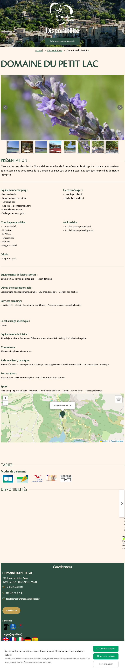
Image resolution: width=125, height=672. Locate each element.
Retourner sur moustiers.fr (62, 41)
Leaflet (105, 441)
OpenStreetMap (117, 441)
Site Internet (23, 599)
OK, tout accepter (106, 648)
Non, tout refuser (106, 656)
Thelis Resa (11, 610)
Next (120, 107)
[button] (62, 414)
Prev (5, 107)
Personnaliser (106, 664)
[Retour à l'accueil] (62, 13)
